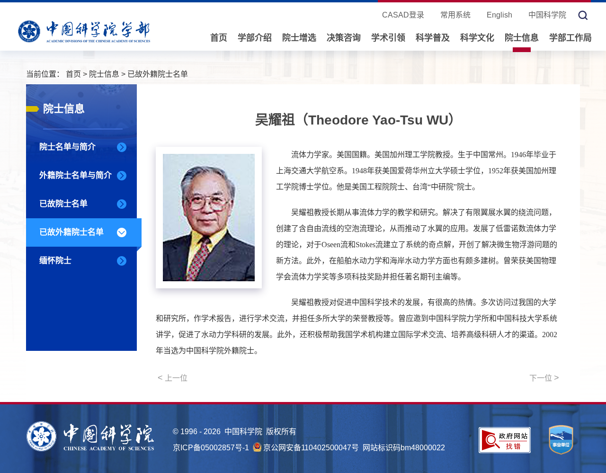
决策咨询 (344, 38)
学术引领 (388, 38)
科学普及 (433, 38)
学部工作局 (570, 38)
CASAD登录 (403, 15)
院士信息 (522, 38)
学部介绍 (255, 38)
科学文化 (477, 38)
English (499, 15)
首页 (218, 38)
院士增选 (299, 38)
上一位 (172, 378)
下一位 (544, 378)
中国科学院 (547, 15)
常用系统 (455, 15)
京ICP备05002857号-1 (211, 448)
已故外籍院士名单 (157, 74)
